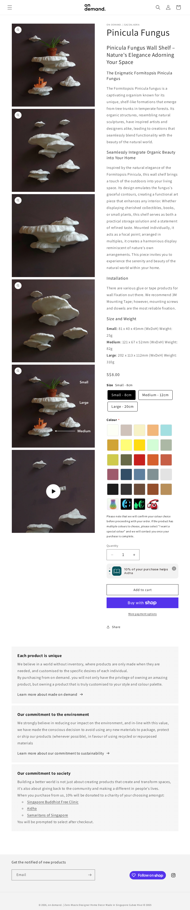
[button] (10, 7)
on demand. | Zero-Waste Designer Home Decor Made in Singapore (88, 905)
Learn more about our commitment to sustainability (60, 753)
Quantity (112, 546)
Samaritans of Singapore (47, 815)
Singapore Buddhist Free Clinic (53, 801)
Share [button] (116, 627)
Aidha (32, 808)
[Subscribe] (90, 874)
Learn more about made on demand (47, 694)
